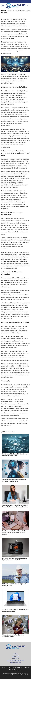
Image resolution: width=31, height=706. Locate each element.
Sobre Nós (15, 656)
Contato (15, 658)
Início (15, 654)
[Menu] (2, 5)
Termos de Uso (15, 663)
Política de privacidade (15, 660)
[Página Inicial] (15, 6)
